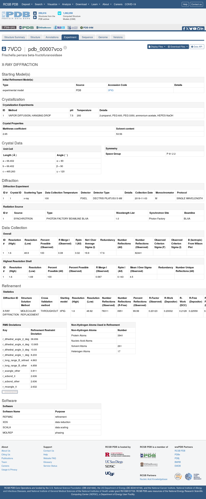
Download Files (178, 46)
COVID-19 (130, 4)
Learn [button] (95, 4)
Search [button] (39, 4)
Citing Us (6, 454)
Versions (118, 37)
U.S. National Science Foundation (65, 487)
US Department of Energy (113, 487)
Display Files (157, 46)
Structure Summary (14, 37)
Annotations (52, 37)
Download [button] (81, 4)
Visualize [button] (52, 4)
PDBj (177, 458)
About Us (6, 450)
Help (185, 4)
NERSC (93, 494)
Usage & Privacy (9, 469)
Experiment (70, 37)
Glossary (47, 461)
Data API (198, 46)
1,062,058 (68, 13)
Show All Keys (11, 392)
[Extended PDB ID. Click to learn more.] (65, 47)
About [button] (106, 4)
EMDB (178, 465)
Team (4, 461)
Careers (118, 4)
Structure (35, 37)
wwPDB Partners (184, 447)
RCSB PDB (10, 4)
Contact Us (48, 450)
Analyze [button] (66, 4)
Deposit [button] (26, 4)
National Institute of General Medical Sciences (53, 490)
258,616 (42, 13)
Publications (7, 458)
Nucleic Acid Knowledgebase (153, 479)
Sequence (87, 37)
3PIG (110, 90)
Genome (103, 37)
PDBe (177, 454)
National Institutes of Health (95, 490)
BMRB (178, 461)
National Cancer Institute (163, 487)
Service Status (50, 465)
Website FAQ (49, 458)
